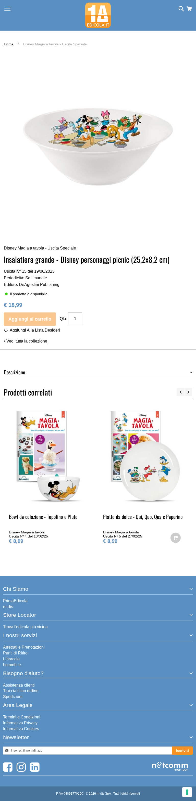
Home (9, 44)
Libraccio (11, 659)
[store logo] (98, 15)
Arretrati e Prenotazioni (24, 647)
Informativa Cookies (21, 729)
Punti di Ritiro (15, 653)
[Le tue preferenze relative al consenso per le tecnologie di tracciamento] (187, 792)
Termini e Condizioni (21, 717)
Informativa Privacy (20, 723)
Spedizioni (12, 696)
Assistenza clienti (19, 685)
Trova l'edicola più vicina (25, 627)
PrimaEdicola (15, 601)
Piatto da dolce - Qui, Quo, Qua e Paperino (108, 516)
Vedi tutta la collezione (26, 341)
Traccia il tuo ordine (21, 691)
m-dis (8, 607)
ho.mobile (12, 665)
